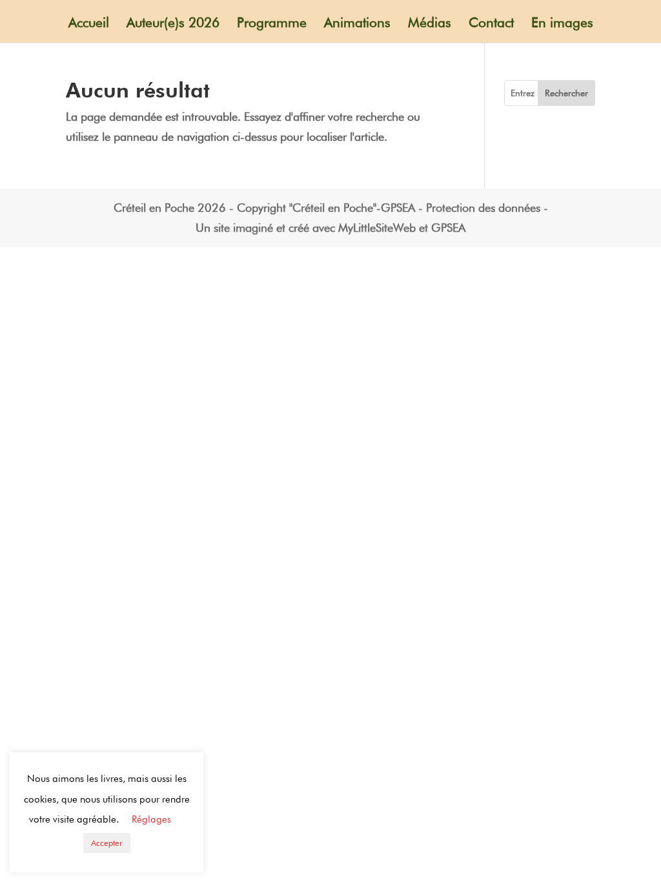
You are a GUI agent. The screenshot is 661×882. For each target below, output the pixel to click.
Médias (429, 24)
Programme (272, 24)
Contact (491, 24)
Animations (357, 24)
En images (562, 24)
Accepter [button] (107, 842)
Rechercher (566, 93)
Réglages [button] (151, 819)
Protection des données (483, 207)
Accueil (88, 24)
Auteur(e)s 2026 (173, 24)
